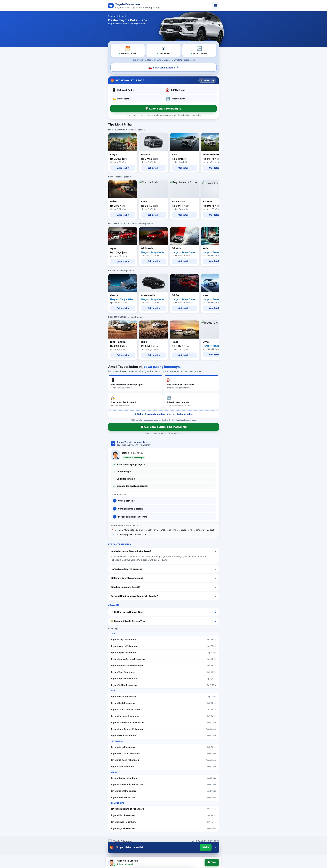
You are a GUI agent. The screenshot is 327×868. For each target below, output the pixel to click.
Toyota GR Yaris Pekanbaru (125, 760)
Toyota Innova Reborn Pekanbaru (128, 659)
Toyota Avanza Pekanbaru (124, 646)
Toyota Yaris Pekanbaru (123, 766)
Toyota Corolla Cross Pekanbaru (127, 722)
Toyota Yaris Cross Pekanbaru (126, 709)
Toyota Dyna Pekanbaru (123, 828)
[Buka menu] (215, 5)
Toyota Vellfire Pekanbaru (124, 685)
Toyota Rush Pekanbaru (123, 703)
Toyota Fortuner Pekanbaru (125, 716)
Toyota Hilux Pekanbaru (123, 815)
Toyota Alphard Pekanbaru (124, 678)
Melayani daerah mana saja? (127, 578)
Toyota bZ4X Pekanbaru (123, 735)
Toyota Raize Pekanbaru (123, 696)
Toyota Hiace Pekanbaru (123, 822)
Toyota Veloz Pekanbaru (123, 652)
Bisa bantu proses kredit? (125, 587)
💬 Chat (211, 862)
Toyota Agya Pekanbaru (123, 747)
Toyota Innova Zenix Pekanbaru (127, 665)
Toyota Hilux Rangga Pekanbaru (127, 809)
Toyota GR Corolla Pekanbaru (126, 753)
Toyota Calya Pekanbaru (123, 639)
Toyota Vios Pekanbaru (123, 797)
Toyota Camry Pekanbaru (124, 778)
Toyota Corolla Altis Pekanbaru (127, 784)
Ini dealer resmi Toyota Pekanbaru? (131, 551)
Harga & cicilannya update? (126, 569)
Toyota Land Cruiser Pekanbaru (127, 729)
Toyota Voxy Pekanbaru (123, 672)
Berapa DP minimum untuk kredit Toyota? (134, 596)
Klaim (206, 847)
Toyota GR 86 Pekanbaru (123, 791)
